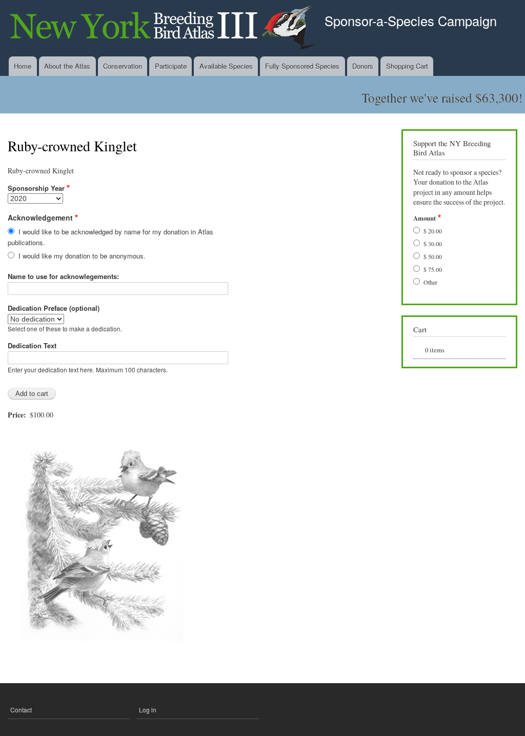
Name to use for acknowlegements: (63, 276)
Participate (171, 66)
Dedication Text (32, 345)
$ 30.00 (432, 244)
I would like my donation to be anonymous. (82, 256)
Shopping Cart (407, 66)
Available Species (226, 66)
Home (22, 66)
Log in (147, 709)
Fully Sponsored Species (302, 66)
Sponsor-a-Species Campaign (411, 20)
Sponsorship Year (36, 188)
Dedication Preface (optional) (53, 308)
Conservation (122, 66)
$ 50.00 (432, 256)
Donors (362, 66)
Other (430, 282)
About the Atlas (67, 66)
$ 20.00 (432, 231)
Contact (21, 709)
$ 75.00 (432, 269)
